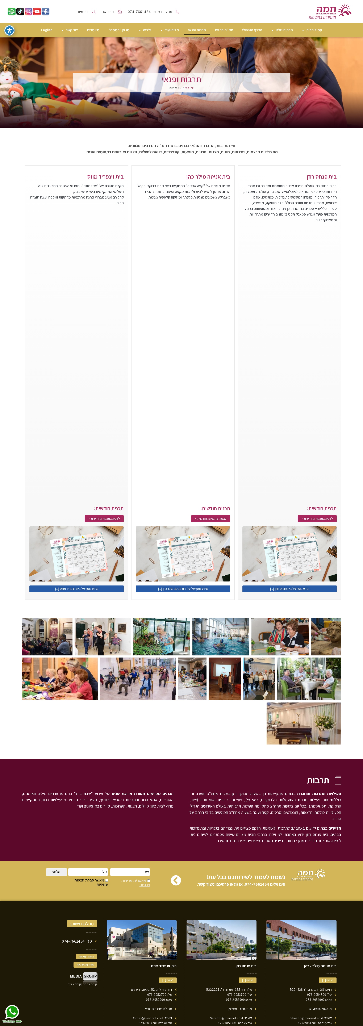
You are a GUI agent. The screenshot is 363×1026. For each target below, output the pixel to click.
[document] (181, 513)
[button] (114, 516)
